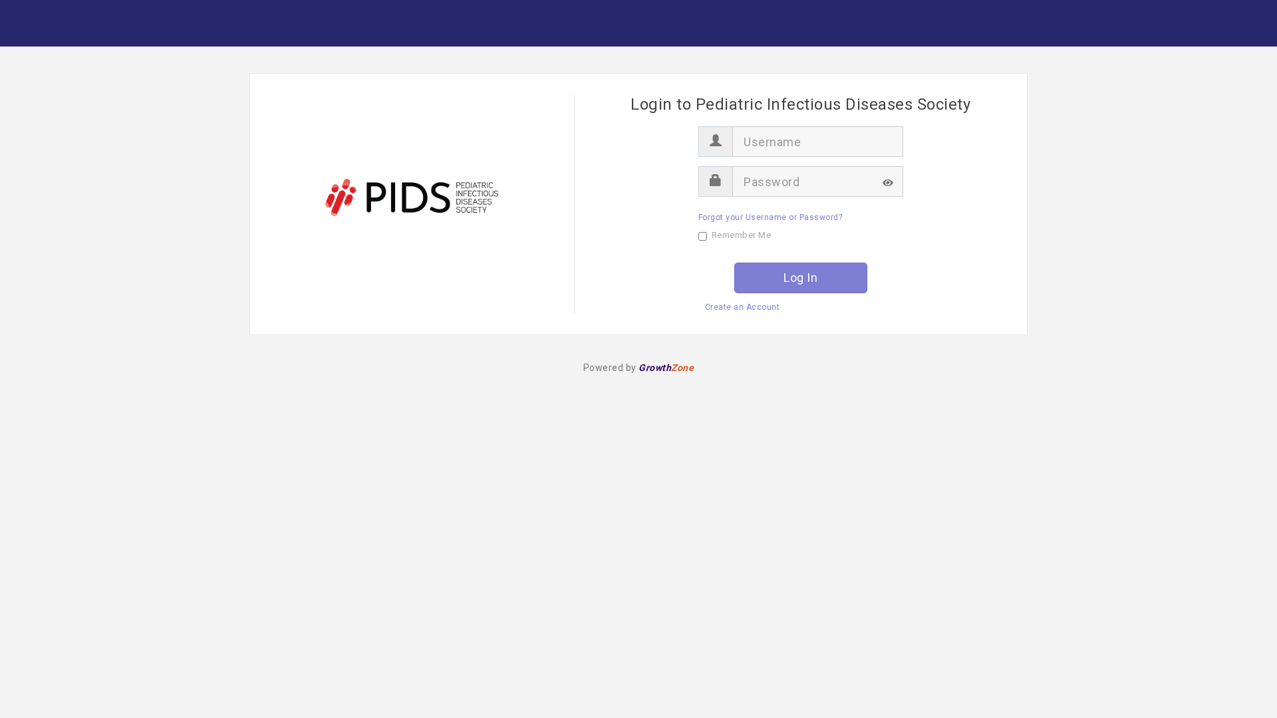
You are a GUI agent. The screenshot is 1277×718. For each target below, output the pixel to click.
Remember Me (742, 235)
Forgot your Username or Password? (770, 217)
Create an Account (742, 307)
